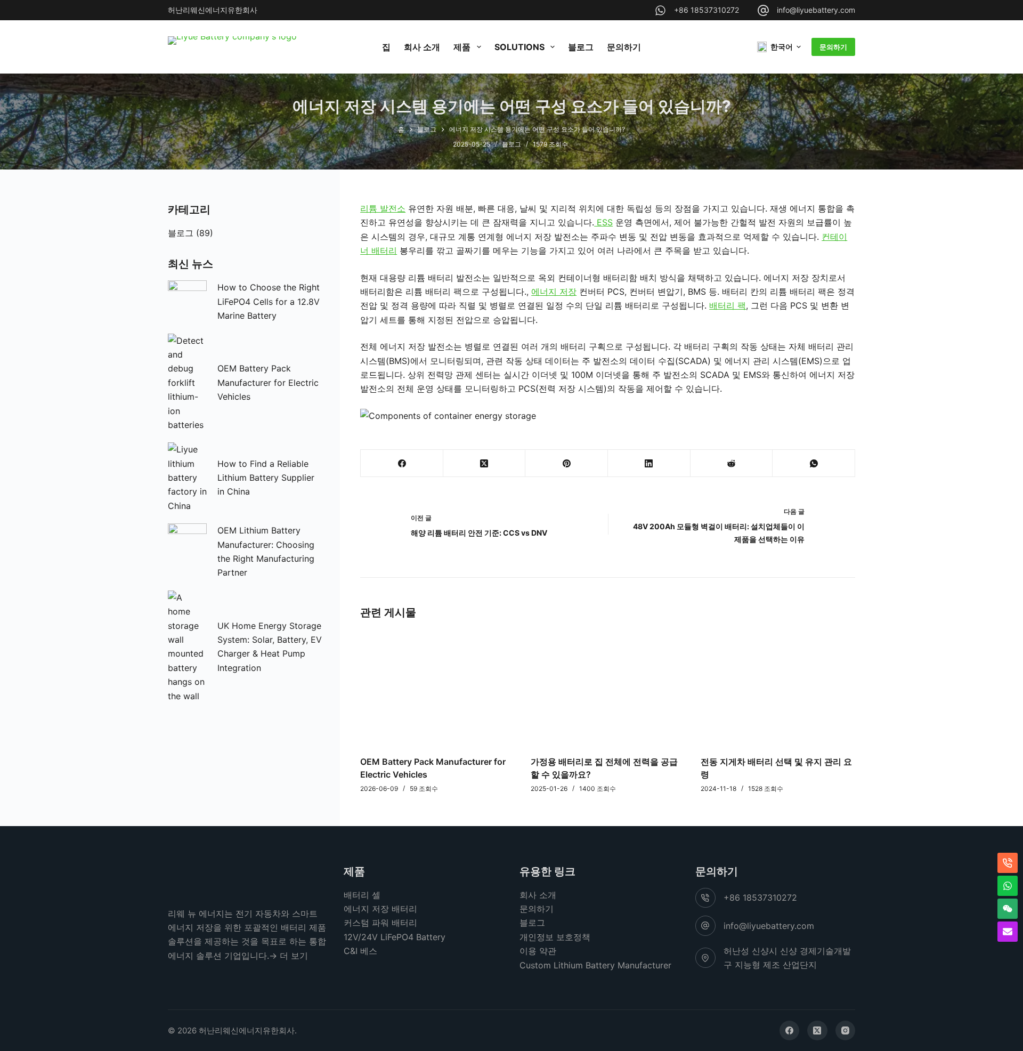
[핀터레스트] (566, 463)
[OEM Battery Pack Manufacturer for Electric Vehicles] (437, 687)
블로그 (581, 47)
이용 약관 (537, 950)
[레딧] (732, 463)
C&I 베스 (360, 950)
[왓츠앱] (814, 463)
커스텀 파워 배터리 (380, 922)
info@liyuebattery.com (816, 9)
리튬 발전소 (382, 208)
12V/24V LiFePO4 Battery (394, 937)
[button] (779, 47)
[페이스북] (402, 463)
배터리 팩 (727, 305)
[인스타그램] (845, 1031)
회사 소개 (422, 47)
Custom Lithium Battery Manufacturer (595, 965)
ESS (603, 222)
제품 (461, 47)
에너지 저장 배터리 (380, 908)
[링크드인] (649, 463)
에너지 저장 (554, 291)
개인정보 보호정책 (554, 937)
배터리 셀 (362, 895)
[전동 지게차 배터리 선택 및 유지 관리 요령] (778, 687)
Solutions (519, 47)
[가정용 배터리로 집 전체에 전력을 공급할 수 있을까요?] (608, 687)
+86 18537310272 (706, 9)
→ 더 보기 (288, 955)
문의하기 (624, 47)
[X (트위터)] (484, 463)
